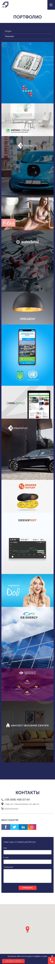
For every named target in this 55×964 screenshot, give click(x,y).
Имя (5, 848)
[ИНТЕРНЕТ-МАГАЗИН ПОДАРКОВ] (27, 590)
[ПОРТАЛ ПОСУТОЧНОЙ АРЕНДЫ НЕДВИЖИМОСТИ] (27, 119)
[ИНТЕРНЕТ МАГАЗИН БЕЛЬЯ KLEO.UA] (27, 213)
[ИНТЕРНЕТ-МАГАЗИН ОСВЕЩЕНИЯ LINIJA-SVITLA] (27, 308)
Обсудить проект (13, 961)
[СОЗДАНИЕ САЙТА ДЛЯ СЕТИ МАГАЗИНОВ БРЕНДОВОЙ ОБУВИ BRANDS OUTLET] (27, 496)
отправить (27, 888)
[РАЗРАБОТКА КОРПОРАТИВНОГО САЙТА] (27, 684)
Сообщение (8, 867)
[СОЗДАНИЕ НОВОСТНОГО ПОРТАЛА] (27, 402)
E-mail (6, 857)
